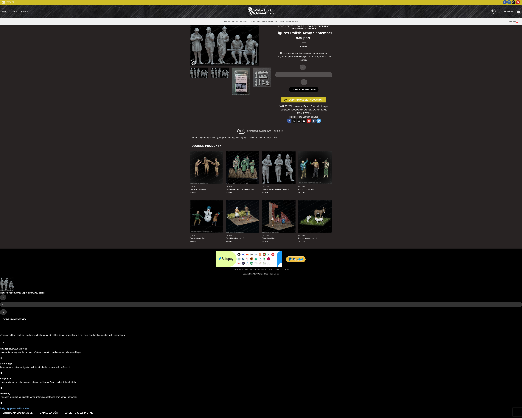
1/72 (4, 11)
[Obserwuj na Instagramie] (509, 2)
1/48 (13, 11)
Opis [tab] (241, 131)
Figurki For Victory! (306, 189)
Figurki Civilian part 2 (235, 238)
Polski (512, 22)
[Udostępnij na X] (294, 120)
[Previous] (194, 45)
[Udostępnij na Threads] (299, 120)
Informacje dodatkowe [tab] (259, 131)
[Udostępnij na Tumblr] (314, 120)
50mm (23, 11)
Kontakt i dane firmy (279, 270)
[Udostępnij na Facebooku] (289, 120)
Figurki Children (269, 238)
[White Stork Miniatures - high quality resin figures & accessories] (261, 11)
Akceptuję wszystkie (79, 413)
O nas (227, 22)
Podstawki (267, 22)
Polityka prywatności (256, 270)
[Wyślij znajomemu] (304, 120)
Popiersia (291, 22)
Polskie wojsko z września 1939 (311, 110)
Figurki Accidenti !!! (198, 189)
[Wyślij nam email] (513, 2)
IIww (293, 110)
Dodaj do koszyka (304, 89)
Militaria (279, 22)
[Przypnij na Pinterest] (309, 120)
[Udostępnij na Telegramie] (318, 120)
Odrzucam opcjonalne (18, 413)
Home (281, 26)
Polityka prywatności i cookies (14, 408)
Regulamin (238, 270)
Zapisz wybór (49, 413)
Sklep (235, 22)
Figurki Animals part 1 (307, 238)
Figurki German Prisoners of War (240, 189)
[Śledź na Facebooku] (505, 2)
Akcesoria (254, 22)
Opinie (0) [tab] (278, 131)
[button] (493, 11)
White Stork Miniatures (268, 274)
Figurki (244, 22)
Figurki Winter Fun (198, 238)
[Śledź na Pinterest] (518, 2)
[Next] (266, 45)
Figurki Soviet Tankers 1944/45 (275, 189)
